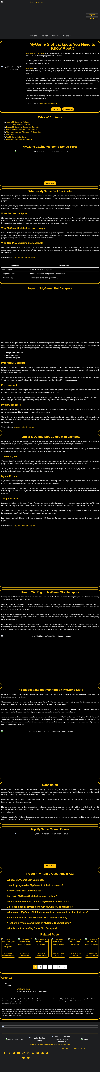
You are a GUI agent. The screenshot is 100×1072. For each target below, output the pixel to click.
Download (33, 36)
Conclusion (10, 134)
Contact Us (66, 36)
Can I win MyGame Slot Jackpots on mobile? (32, 896)
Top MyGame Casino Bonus (16, 137)
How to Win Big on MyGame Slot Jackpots (21, 129)
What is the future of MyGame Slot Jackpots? (32, 928)
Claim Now (56, 109)
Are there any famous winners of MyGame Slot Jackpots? (39, 923)
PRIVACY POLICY (80, 1048)
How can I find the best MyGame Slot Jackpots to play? (38, 917)
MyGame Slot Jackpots (35, 53)
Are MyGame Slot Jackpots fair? (25, 890)
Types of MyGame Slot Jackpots (18, 124)
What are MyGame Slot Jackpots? (25, 880)
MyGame (29, 68)
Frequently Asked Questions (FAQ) (19, 139)
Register (44, 36)
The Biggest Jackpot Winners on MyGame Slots (23, 132)
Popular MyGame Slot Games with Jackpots (22, 127)
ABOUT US (65, 1048)
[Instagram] (9, 1053)
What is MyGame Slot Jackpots (17, 122)
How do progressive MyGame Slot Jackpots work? (35, 885)
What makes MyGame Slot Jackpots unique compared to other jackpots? (47, 912)
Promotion (56, 36)
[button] (44, 16)
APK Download (68, 109)
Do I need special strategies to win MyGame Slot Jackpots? (40, 906)
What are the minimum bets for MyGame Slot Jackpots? (38, 901)
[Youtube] (13, 1053)
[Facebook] (4, 1053)
